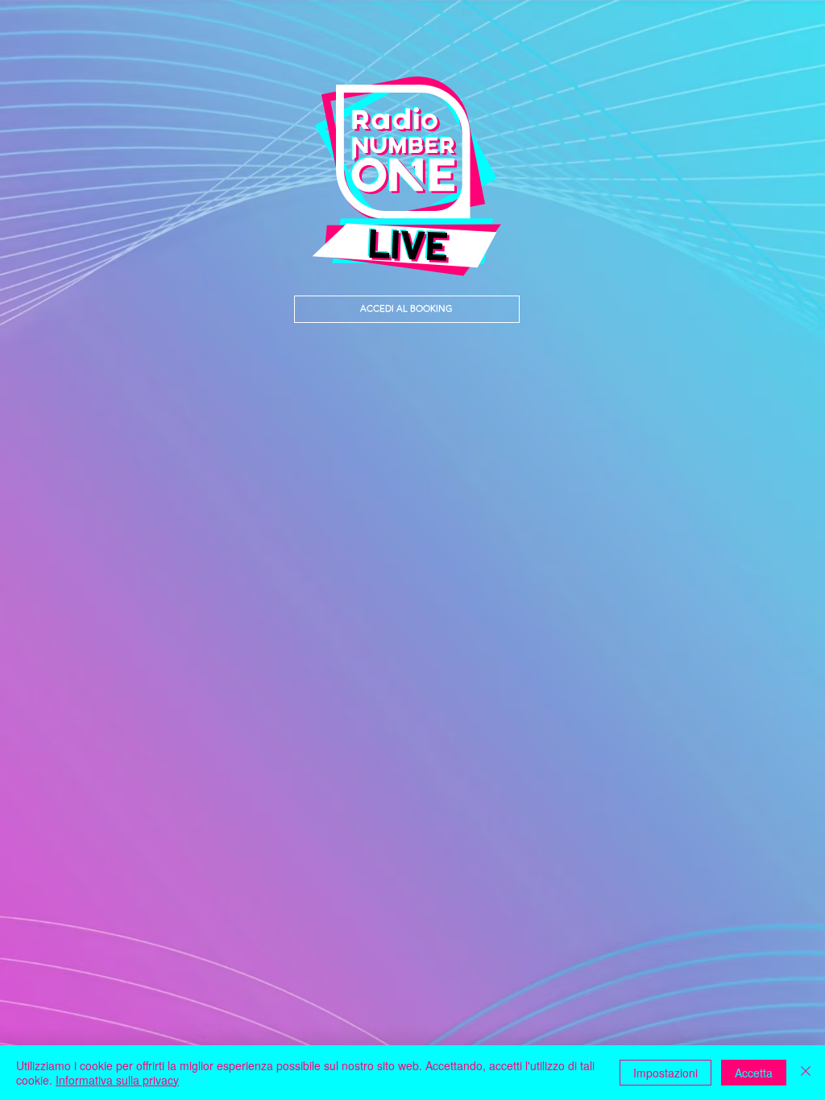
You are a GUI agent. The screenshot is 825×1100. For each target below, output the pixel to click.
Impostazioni (665, 1073)
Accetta (754, 1073)
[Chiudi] (805, 1072)
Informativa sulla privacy (117, 1080)
